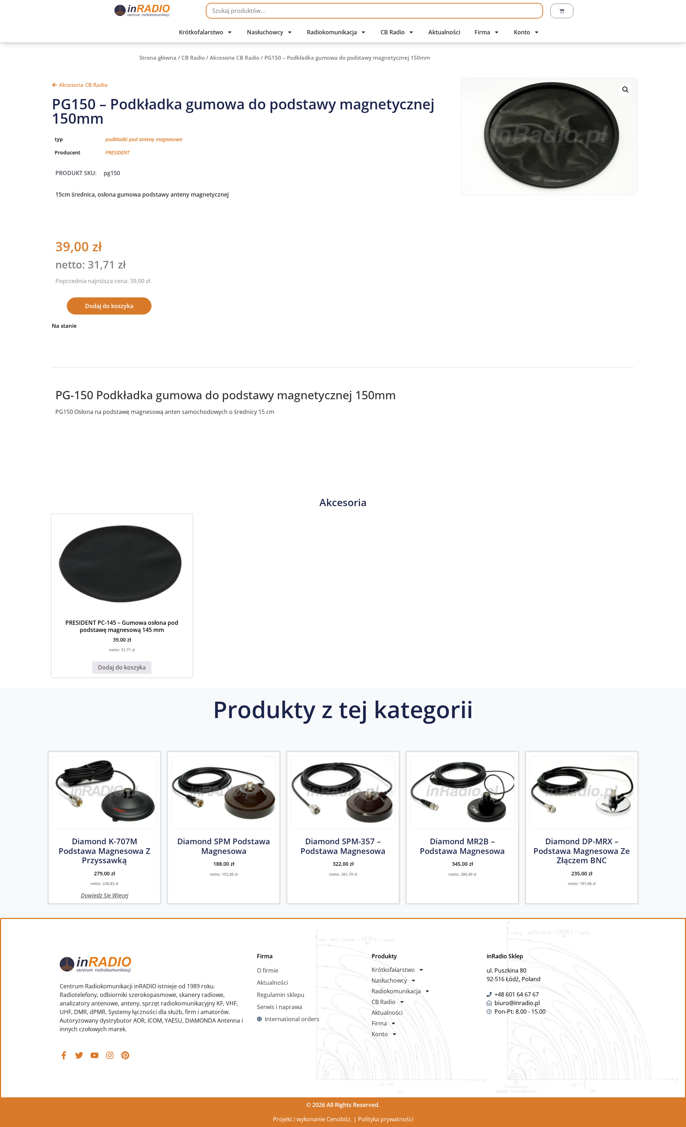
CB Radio (393, 32)
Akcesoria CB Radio (234, 57)
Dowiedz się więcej (104, 894)
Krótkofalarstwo (201, 32)
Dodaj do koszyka (109, 306)
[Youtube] (94, 1055)
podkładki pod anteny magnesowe (143, 139)
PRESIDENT (117, 152)
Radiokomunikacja (332, 32)
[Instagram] (110, 1055)
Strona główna (158, 57)
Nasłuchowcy (265, 32)
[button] (625, 89)
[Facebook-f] (64, 1055)
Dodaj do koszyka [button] (122, 667)
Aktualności (444, 32)
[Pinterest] (125, 1055)
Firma (482, 32)
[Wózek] (561, 11)
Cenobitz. (339, 1119)
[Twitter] (79, 1055)
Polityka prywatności (385, 1119)
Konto (522, 32)
